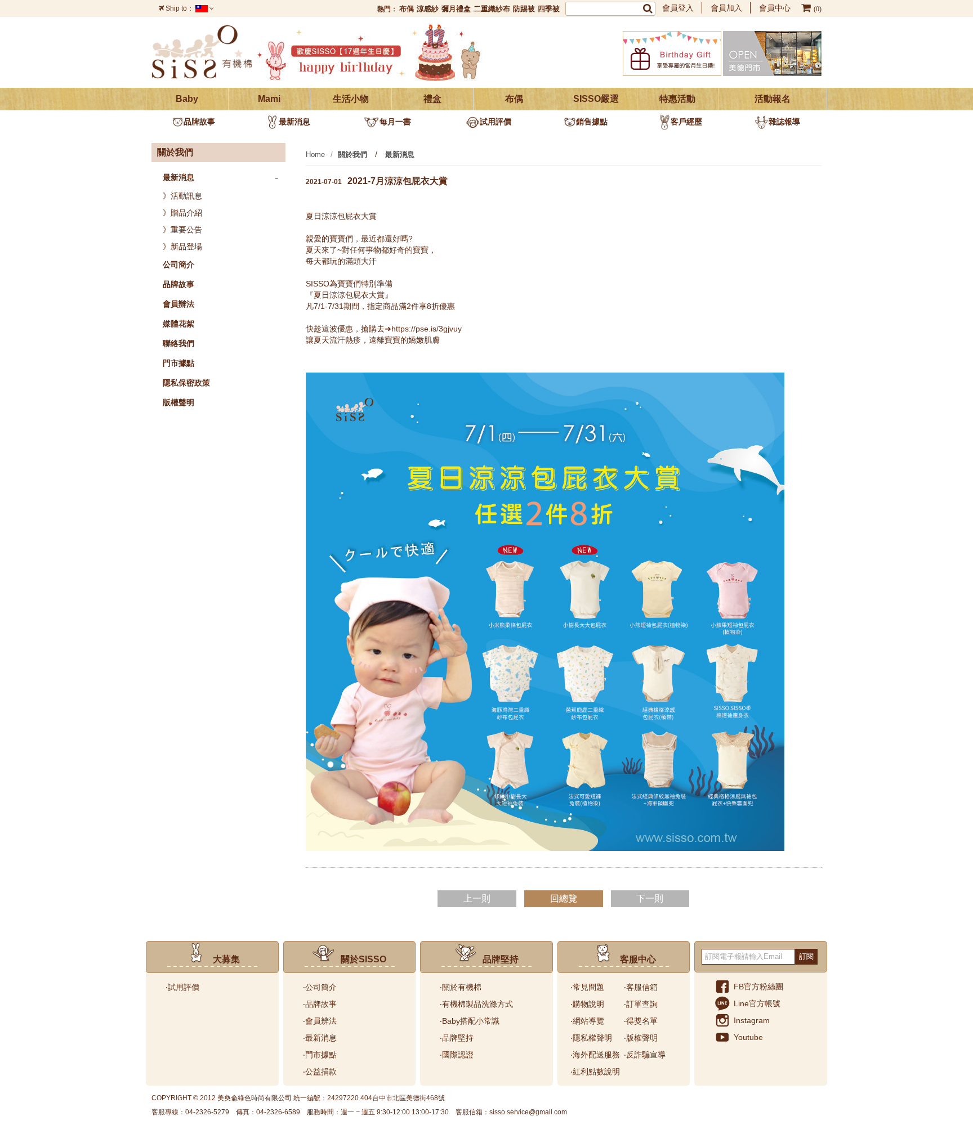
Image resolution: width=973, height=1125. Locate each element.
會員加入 (726, 7)
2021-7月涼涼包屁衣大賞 (377, 181)
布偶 (406, 9)
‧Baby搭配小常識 (469, 1020)
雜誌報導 (784, 121)
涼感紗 (428, 9)
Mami (269, 99)
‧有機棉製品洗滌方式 (476, 1004)
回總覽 (563, 898)
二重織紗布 (492, 9)
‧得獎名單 (641, 1020)
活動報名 (773, 99)
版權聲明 (178, 402)
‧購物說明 (587, 1004)
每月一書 (395, 121)
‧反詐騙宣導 (645, 1054)
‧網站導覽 (587, 1020)
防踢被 (524, 9)
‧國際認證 (457, 1054)
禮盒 (432, 99)
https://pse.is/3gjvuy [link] (426, 328)
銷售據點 (592, 121)
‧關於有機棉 (460, 987)
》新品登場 (182, 246)
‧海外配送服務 (595, 1054)
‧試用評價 (182, 987)
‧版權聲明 (641, 1037)
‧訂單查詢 (641, 1004)
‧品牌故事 (320, 1004)
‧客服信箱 (641, 987)
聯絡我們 (178, 343)
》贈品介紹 (182, 212)
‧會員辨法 (320, 1020)
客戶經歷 (686, 121)
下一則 (649, 898)
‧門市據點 (320, 1054)
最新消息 (294, 121)
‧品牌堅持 (457, 1037)
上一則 (476, 898)
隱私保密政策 (186, 382)
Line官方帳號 (757, 1003)
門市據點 (178, 362)
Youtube (748, 1037)
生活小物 (351, 99)
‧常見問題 (587, 987)
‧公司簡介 (320, 987)
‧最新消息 (320, 1037)
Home (315, 154)
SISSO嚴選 (596, 99)
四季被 (549, 9)
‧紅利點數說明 (595, 1071)
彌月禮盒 (456, 9)
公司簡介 (178, 264)
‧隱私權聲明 (591, 1037)
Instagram (752, 1020)
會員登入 (678, 7)
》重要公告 (182, 229)
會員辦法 (178, 303)
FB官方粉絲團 (758, 986)
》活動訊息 (182, 195)
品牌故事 (199, 121)
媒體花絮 (178, 323)
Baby (187, 99)
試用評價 (495, 121)
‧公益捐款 (320, 1071)
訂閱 (806, 956)
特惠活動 (677, 99)
